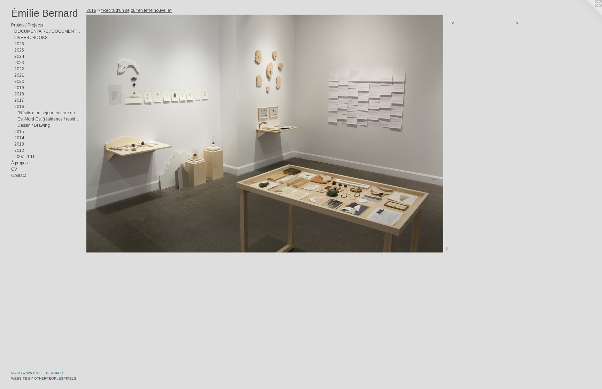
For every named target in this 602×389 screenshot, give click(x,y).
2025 (19, 50)
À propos (19, 163)
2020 (19, 81)
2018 (19, 94)
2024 (19, 56)
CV (14, 169)
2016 (19, 106)
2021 (19, 75)
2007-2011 (24, 156)
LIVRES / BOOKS (31, 37)
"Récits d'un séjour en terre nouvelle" (49, 112)
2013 (19, 144)
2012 (19, 150)
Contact (18, 175)
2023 (19, 62)
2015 (19, 131)
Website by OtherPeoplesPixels (43, 378)
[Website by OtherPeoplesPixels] (588, 14)
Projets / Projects (27, 25)
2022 (19, 69)
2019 (19, 87)
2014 (19, 137)
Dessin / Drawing (33, 125)
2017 (19, 100)
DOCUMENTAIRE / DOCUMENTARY (47, 31)
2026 (19, 43)
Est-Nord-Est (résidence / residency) (49, 119)
